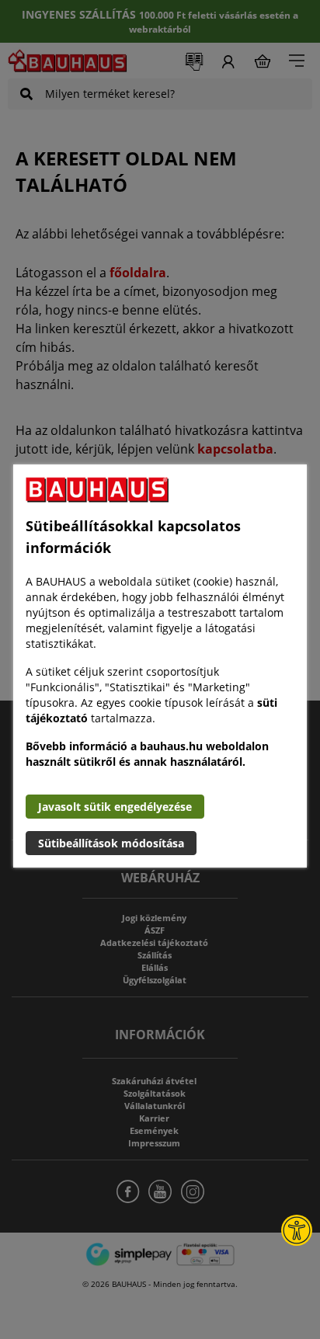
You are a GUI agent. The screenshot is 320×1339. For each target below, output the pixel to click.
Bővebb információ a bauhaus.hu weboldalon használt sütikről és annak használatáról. (147, 754)
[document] (160, 666)
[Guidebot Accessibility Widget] (296, 1230)
